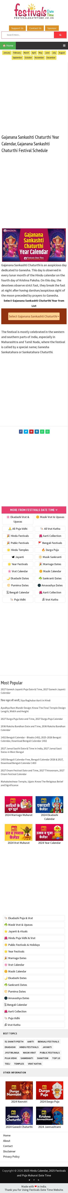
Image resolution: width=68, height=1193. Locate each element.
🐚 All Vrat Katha (50, 528)
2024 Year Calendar (49, 843)
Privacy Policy (11, 1156)
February (17, 52)
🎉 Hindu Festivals (18, 536)
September (17, 57)
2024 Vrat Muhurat (19, 843)
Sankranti (27, 1058)
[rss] (38, 1180)
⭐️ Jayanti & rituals (16, 931)
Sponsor (51, 28)
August (62, 52)
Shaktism (42, 1058)
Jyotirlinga (12, 1052)
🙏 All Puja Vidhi (17, 528)
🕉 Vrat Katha (50, 599)
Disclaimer (9, 1151)
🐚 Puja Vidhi (18, 599)
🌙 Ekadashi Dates (17, 578)
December (51, 57)
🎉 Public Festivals (18, 543)
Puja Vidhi (11, 1058)
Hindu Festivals (29, 1046)
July (54, 52)
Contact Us (35, 28)
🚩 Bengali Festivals (50, 543)
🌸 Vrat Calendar (18, 571)
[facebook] (34, 1180)
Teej (7, 1063)
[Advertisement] (34, 96)
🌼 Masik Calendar (50, 571)
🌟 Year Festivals (18, 564)
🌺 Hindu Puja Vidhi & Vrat (19, 938)
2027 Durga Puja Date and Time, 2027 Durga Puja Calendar (32, 718)
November (39, 57)
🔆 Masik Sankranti (50, 557)
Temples (19, 1063)
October (28, 57)
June (47, 52)
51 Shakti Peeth (14, 1041)
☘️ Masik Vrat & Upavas (18, 925)
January (6, 52)
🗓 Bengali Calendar (17, 592)
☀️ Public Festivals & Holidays (22, 945)
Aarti (30, 1041)
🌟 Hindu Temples (18, 550)
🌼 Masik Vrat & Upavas (50, 517)
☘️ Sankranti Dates (50, 578)
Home (6, 1135)
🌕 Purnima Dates (18, 585)
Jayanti (47, 1046)
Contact (8, 1146)
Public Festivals (50, 1052)
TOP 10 (56, 1058)
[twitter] (29, 1180)
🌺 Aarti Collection (50, 536)
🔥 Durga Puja (50, 550)
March (26, 52)
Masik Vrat (29, 1052)
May (40, 52)
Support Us (17, 28)
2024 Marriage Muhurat (18, 815)
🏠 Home (8, 45)
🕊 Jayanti (18, 557)
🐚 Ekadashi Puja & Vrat (18, 918)
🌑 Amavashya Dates (50, 585)
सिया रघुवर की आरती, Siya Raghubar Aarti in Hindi (25, 700)
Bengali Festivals (48, 1041)
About (6, 1141)
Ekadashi (10, 1046)
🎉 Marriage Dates (50, 564)
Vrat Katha (34, 1063)
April (34, 52)
